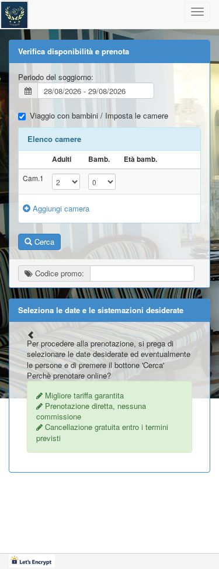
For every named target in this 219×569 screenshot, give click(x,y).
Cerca (43, 241)
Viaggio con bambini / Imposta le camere (99, 115)
